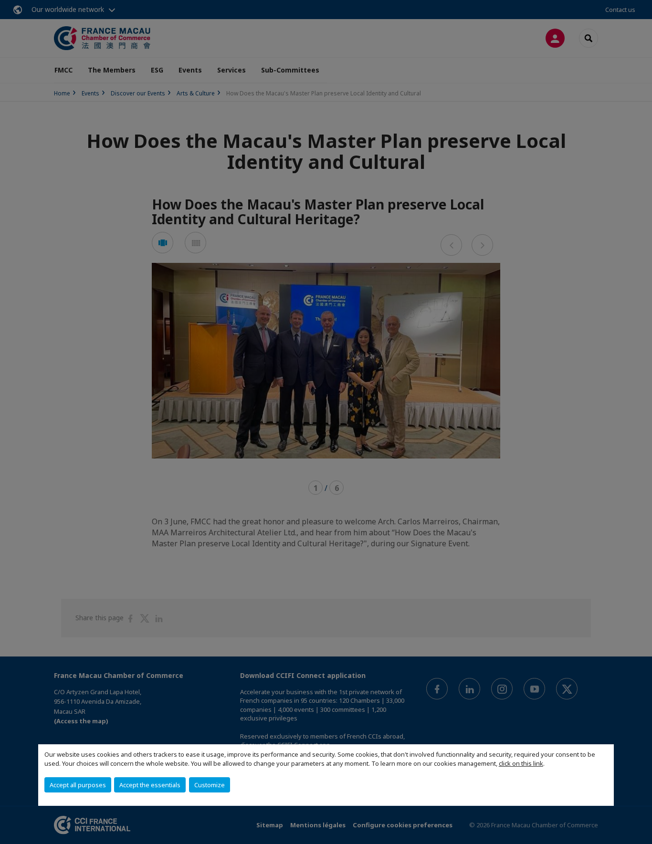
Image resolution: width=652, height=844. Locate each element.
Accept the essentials (149, 785)
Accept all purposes (78, 785)
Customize (209, 785)
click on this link (521, 763)
